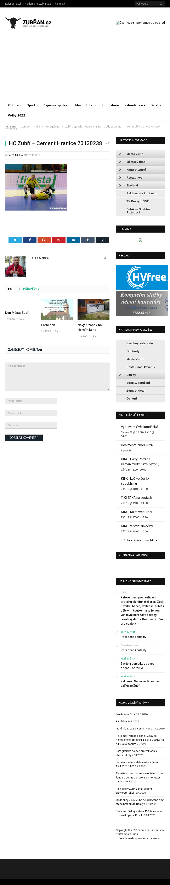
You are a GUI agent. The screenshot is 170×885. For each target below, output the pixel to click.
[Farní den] (57, 309)
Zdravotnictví (135, 390)
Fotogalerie (110, 105)
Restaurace (134, 177)
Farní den (48, 325)
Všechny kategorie (139, 343)
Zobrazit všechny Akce (140, 540)
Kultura (13, 105)
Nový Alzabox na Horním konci (134, 728)
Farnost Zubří (136, 169)
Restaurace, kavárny (140, 367)
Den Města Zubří (17, 313)
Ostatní (156, 105)
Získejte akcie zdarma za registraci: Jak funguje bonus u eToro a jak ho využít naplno (139, 777)
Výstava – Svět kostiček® (140, 427)
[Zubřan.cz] (31, 22)
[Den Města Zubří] (21, 303)
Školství (132, 185)
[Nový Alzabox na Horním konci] (93, 309)
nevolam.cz (158, 838)
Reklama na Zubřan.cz (38, 3)
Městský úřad (136, 161)
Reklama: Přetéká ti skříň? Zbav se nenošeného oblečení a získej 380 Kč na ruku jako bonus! (140, 739)
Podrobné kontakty (133, 637)
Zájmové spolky (55, 105)
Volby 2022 (16, 115)
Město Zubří (84, 105)
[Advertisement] (85, 69)
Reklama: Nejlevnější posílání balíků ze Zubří (140, 683)
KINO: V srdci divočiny (137, 526)
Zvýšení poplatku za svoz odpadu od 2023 (137, 666)
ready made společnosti (134, 838)
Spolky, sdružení (138, 382)
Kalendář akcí (13, 3)
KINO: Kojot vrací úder (136, 512)
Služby (131, 374)
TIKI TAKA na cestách (136, 498)
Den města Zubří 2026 (137, 445)
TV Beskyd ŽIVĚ (137, 201)
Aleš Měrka (16, 155)
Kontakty (60, 3)
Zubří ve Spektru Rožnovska (138, 210)
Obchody (133, 351)
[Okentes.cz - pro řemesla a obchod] (140, 240)
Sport (31, 105)
